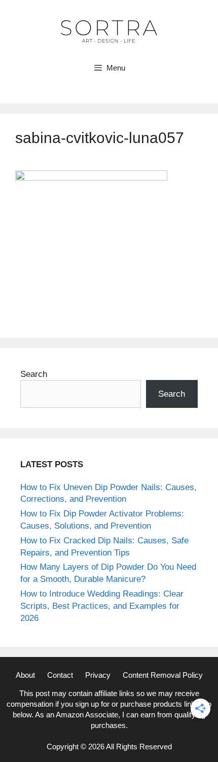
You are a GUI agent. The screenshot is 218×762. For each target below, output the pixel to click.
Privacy (98, 675)
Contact (60, 675)
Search (33, 374)
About (25, 675)
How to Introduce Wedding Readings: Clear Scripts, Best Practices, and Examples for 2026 (102, 606)
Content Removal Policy (163, 675)
